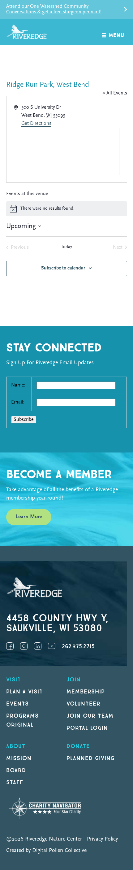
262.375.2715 (78, 646)
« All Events (114, 93)
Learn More (28, 517)
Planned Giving (90, 758)
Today (66, 247)
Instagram (24, 646)
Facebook (10, 646)
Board (16, 770)
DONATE (78, 746)
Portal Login (87, 728)
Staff (14, 782)
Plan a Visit (24, 691)
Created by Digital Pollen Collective (46, 851)
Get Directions (36, 123)
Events (17, 703)
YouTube (51, 646)
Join (73, 679)
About (16, 746)
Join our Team (89, 715)
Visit (13, 679)
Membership (85, 691)
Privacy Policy (102, 839)
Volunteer (83, 703)
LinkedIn (37, 646)
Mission (19, 758)
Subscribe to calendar (63, 268)
